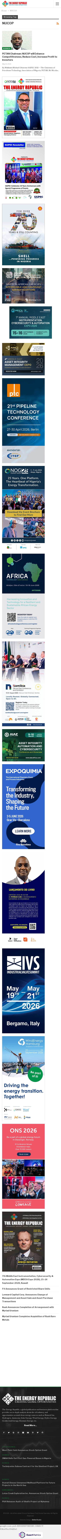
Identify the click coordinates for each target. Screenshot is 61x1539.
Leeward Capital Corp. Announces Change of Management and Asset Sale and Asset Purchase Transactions (27, 1298)
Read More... (30, 1425)
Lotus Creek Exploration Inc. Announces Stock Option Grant (30, 1493)
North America (7, 1490)
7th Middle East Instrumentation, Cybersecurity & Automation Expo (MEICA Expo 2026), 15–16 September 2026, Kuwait (27, 1279)
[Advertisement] (30, 1354)
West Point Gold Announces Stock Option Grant (24, 1450)
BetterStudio (36, 1520)
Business (6, 48)
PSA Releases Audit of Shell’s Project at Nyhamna (25, 1501)
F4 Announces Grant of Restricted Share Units (26, 1289)
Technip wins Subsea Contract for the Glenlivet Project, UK (30, 1466)
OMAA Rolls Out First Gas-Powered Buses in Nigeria (26, 1458)
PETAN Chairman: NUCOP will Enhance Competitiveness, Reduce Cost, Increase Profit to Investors (29, 56)
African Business (8, 1447)
